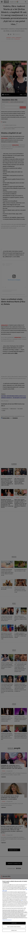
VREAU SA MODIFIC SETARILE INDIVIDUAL (14, 926)
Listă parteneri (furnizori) (6, 919)
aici (21, 900)
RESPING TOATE (14, 930)
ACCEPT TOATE (14, 923)
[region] (14, 906)
